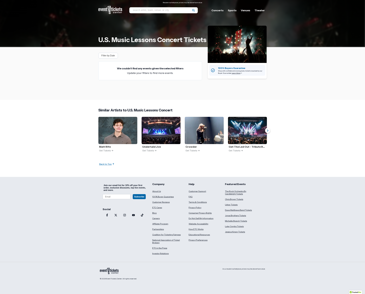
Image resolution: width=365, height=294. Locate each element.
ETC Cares (157, 207)
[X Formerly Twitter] (115, 215)
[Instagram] (124, 215)
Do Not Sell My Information (201, 218)
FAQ (190, 196)
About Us (156, 191)
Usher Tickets (231, 204)
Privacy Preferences (198, 240)
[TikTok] (142, 215)
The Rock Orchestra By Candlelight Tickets (235, 192)
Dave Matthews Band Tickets (238, 210)
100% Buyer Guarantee (163, 196)
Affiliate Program (160, 224)
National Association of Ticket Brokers (166, 241)
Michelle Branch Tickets (236, 221)
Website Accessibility (198, 224)
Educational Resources (199, 234)
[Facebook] (107, 215)
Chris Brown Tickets (234, 199)
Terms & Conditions (198, 202)
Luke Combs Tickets (234, 226)
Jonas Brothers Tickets (235, 215)
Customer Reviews (161, 202)
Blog (154, 213)
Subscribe (139, 196)
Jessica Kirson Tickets (235, 232)
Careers (156, 218)
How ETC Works (196, 229)
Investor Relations (160, 253)
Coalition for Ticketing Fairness (166, 234)
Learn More (236, 73)
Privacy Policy (195, 207)
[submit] (193, 10)
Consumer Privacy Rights (200, 213)
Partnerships (158, 229)
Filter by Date (108, 55)
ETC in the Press (159, 248)
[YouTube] (133, 215)
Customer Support (197, 191)
